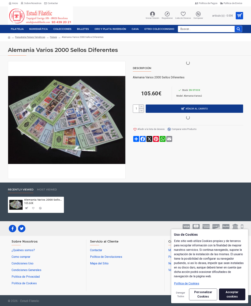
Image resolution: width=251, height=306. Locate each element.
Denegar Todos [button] (180, 294)
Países (53, 37)
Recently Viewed (20, 189)
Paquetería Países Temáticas (30, 37)
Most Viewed (47, 189)
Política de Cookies (186, 283)
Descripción (142, 68)
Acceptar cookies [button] (232, 294)
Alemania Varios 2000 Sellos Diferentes (43, 199)
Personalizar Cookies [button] (203, 294)
